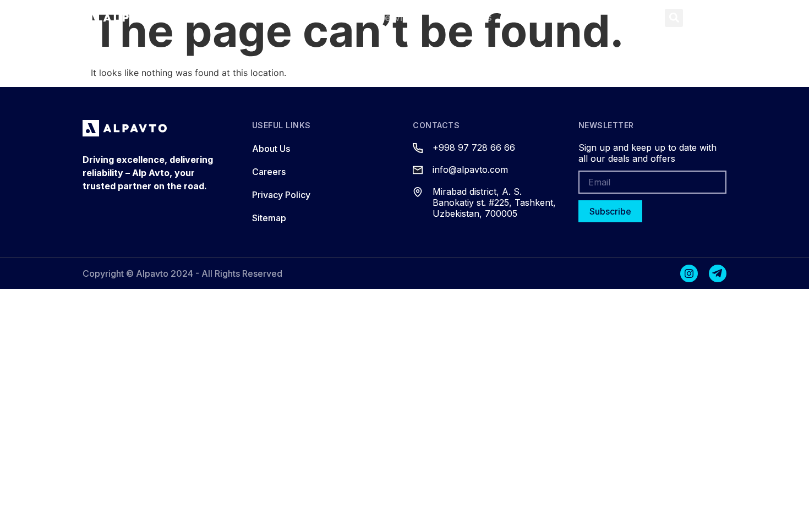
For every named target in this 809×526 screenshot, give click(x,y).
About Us (470, 17)
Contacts (542, 17)
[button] (674, 18)
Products (323, 17)
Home (259, 17)
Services (399, 17)
